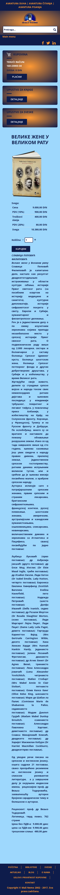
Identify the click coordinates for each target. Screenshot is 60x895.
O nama (46, 872)
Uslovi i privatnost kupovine (30, 877)
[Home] (30, 17)
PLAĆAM (17, 76)
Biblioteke (31, 867)
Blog (31, 872)
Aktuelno (15, 872)
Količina (16, 239)
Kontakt (30, 882)
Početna (13, 867)
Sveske (48, 867)
